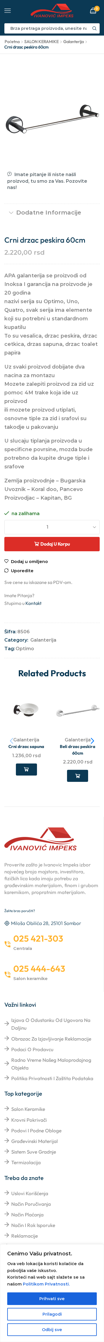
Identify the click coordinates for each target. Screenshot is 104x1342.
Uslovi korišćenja (29, 1193)
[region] (52, 1293)
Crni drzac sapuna (26, 746)
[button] (92, 741)
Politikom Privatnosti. (46, 1284)
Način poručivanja (31, 1204)
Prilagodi (52, 1314)
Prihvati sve (52, 1298)
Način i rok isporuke (33, 1225)
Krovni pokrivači (29, 1120)
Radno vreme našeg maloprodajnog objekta (51, 1064)
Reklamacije (24, 1236)
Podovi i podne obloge (36, 1130)
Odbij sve (52, 1329)
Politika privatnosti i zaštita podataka (52, 1078)
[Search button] (94, 28)
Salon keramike (28, 1109)
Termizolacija (26, 1162)
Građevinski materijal (34, 1141)
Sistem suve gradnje (33, 1152)
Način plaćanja (27, 1214)
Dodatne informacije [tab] (48, 212)
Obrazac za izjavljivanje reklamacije (51, 1039)
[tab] (52, 212)
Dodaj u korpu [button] (26, 769)
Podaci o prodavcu (32, 1049)
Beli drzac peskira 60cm (77, 749)
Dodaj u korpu (55, 544)
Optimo (25, 648)
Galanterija (73, 41)
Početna (12, 41)
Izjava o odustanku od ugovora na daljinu (50, 1024)
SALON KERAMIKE (41, 41)
